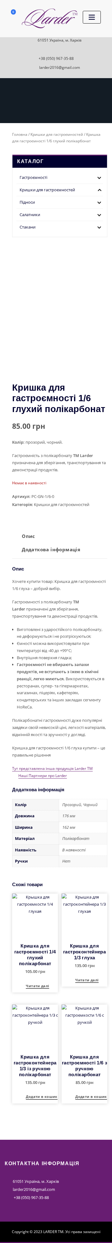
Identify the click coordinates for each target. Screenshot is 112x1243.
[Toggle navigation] (92, 17)
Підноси (27, 202)
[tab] (28, 538)
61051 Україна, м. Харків (60, 40)
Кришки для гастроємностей (56, 134)
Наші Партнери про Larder (42, 775)
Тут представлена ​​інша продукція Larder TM (52, 768)
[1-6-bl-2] (48, 365)
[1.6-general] (59, 299)
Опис (28, 536)
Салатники (30, 214)
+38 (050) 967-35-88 (56, 58)
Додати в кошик (41, 1097)
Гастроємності (33, 177)
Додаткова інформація (51, 549)
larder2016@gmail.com (59, 67)
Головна (19, 134)
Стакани (27, 227)
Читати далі (37, 986)
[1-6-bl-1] (24, 355)
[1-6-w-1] (71, 365)
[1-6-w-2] (95, 365)
